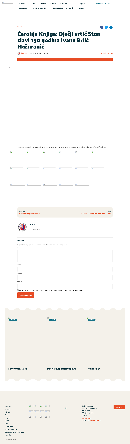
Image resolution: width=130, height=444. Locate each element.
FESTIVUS (13, 440)
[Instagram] (122, 415)
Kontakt (81, 8)
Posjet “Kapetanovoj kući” (62, 369)
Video (73, 3)
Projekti (63, 3)
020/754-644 (86, 418)
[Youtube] (117, 415)
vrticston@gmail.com (94, 420)
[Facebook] (112, 415)
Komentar (20, 248)
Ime (19, 265)
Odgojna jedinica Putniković (62, 8)
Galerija (53, 3)
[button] (119, 407)
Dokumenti (23, 8)
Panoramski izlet (17, 369)
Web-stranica (21, 282)
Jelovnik (43, 3)
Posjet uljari (93, 369)
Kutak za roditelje (39, 8)
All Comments (36, 229)
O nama (32, 3)
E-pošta (20, 273)
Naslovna (22, 3)
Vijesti (82, 3)
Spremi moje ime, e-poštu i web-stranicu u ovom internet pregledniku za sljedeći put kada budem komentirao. (52, 290)
